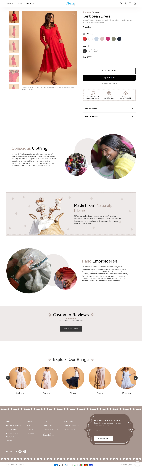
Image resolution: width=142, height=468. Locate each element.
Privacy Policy (69, 429)
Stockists (31, 429)
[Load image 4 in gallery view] (14, 61)
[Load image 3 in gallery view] (14, 46)
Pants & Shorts (12, 433)
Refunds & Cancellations (48, 434)
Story (29, 426)
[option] (126, 381)
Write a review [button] (71, 329)
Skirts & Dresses (12, 437)
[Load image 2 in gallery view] (14, 31)
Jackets (9, 441)
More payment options (109, 83)
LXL (95, 51)
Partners (30, 433)
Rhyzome (132, 464)
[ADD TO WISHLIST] (73, 14)
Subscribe (103, 438)
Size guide (93, 46)
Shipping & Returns (50, 429)
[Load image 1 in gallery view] (14, 17)
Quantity (87, 57)
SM (90, 51)
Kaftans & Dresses (13, 426)
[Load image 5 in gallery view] (14, 76)
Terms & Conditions (71, 426)
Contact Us (47, 426)
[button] (9, 3)
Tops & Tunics (12, 429)
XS (85, 51)
